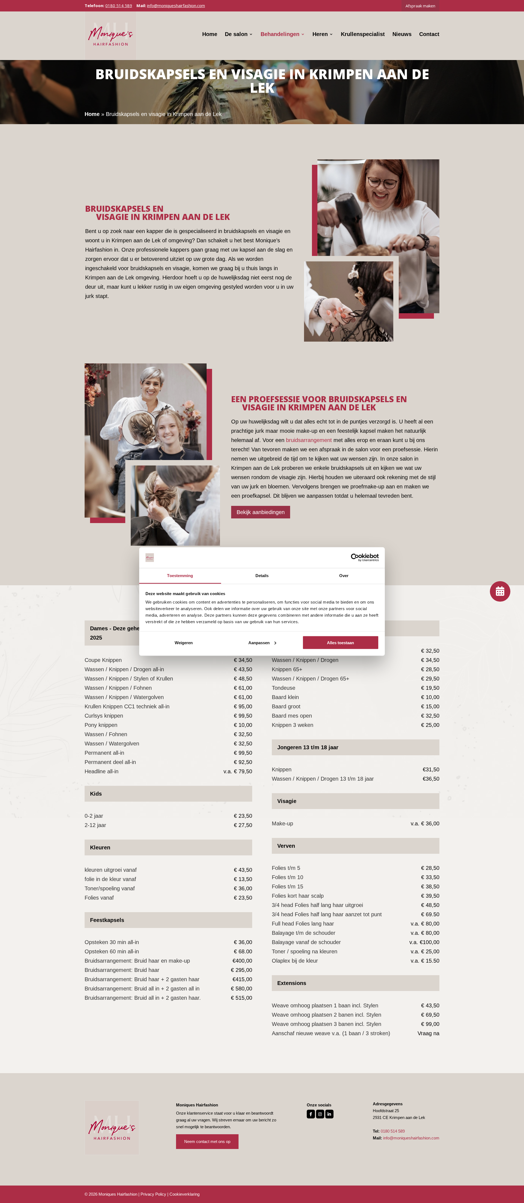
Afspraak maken (420, 5)
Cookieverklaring (184, 1194)
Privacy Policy (153, 1194)
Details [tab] (262, 575)
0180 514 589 (118, 5)
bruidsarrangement (309, 440)
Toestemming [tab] (180, 575)
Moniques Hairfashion (118, 1194)
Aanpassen (259, 642)
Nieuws (402, 34)
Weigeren (184, 642)
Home (209, 34)
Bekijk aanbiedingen (261, 512)
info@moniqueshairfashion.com (411, 1138)
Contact (429, 34)
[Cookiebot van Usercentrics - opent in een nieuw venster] (355, 558)
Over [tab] (344, 575)
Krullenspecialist (363, 34)
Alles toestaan (340, 642)
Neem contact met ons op (207, 1141)
